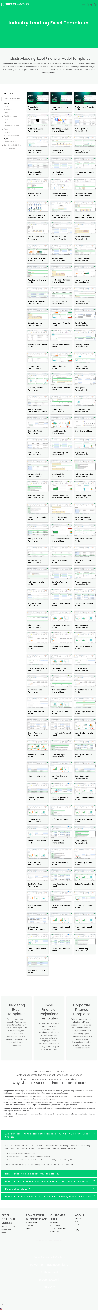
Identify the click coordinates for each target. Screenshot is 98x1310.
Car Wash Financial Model (59, 583)
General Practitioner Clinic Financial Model (60, 497)
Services (7, 132)
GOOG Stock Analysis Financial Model (60, 130)
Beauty (6, 106)
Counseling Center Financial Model (59, 518)
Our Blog (78, 1224)
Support (4, 1232)
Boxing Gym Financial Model (84, 756)
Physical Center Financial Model (34, 605)
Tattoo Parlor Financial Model (84, 540)
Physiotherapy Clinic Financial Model (83, 453)
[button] (49, 1309)
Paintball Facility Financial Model (35, 367)
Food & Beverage (10, 116)
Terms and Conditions (58, 1228)
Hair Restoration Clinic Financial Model (84, 475)
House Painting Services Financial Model (59, 260)
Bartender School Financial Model (35, 432)
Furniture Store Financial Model (81, 669)
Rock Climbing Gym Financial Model (60, 432)
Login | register (55, 1225)
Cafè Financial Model (60, 819)
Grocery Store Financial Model (61, 648)
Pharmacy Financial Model (60, 108)
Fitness (6, 113)
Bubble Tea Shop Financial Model (35, 885)
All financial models (8, 1226)
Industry (7, 103)
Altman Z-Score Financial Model (34, 195)
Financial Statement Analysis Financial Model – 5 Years (36, 217)
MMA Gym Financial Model (36, 756)
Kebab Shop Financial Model (61, 928)
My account (54, 1222)
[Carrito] (95, 4)
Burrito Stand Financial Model (84, 799)
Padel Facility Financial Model (61, 324)
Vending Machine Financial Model (82, 151)
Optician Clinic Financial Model (58, 475)
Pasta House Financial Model (61, 907)
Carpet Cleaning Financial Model (35, 324)
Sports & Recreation (11, 135)
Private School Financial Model (34, 108)
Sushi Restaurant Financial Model (82, 777)
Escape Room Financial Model (61, 346)
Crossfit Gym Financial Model (84, 712)
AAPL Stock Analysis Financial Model (36, 130)
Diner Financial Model (37, 776)
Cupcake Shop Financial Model (58, 842)
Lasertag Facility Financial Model (82, 346)
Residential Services (11, 126)
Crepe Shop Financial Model (37, 842)
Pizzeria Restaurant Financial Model (36, 799)
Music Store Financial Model (83, 691)
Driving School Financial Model (81, 389)
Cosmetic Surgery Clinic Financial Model (84, 518)
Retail (6, 129)
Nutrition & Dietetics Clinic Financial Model (37, 497)
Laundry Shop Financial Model (84, 173)
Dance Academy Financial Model (35, 734)
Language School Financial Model (82, 410)
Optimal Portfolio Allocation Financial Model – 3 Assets (60, 196)
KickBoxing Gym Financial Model (58, 756)
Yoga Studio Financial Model (84, 734)
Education (7, 109)
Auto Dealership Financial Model (81, 626)
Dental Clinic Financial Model (37, 518)
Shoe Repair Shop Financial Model (35, 173)
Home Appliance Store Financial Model (37, 669)
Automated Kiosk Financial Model (35, 151)
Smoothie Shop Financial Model (34, 863)
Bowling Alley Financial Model (37, 346)
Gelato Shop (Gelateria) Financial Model (36, 929)
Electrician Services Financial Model (59, 302)
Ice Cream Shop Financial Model (81, 950)
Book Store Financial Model (83, 648)
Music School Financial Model (61, 389)
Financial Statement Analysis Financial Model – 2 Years (83, 196)
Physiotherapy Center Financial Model (84, 583)
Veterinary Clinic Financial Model (35, 453)
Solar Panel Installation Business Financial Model (37, 260)
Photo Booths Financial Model (84, 108)
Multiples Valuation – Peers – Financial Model (84, 216)
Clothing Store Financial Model (34, 626)
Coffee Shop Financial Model (61, 950)
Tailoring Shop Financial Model (58, 173)
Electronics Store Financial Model (35, 691)
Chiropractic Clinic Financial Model (35, 540)
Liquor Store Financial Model (60, 712)
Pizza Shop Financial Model (83, 928)
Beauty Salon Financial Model (61, 561)
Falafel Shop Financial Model (84, 863)
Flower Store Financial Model (84, 605)
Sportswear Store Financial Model (59, 669)
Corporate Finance (11, 142)
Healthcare (8, 119)
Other (6, 122)
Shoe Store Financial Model (36, 648)
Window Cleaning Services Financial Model (59, 239)
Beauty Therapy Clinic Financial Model (61, 540)
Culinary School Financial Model (58, 410)
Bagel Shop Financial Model (60, 885)
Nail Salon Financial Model (83, 561)
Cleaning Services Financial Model (82, 302)
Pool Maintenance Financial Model (82, 238)
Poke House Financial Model (36, 907)
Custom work (6, 1229)
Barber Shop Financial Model (61, 605)
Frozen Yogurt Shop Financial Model (60, 799)
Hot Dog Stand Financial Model (81, 842)
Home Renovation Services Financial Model (82, 282)
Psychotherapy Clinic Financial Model (60, 453)
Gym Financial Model (83, 431)
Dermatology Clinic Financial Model (83, 497)
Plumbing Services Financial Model (82, 259)
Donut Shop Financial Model (37, 950)
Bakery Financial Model (84, 884)
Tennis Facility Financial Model (81, 324)
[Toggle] (94, 1133)
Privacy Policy (55, 1231)
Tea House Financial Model (83, 820)
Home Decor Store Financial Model (59, 691)
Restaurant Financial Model (36, 971)
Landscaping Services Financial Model (61, 281)
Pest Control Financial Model (37, 281)
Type (6, 139)
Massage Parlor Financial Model (34, 561)
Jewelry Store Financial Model (61, 626)
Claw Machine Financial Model (58, 151)
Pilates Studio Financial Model (61, 734)
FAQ (76, 1222)
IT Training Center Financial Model (35, 389)
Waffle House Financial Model (61, 863)
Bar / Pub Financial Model (59, 777)
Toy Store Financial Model (36, 712)
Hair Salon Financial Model (36, 583)
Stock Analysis (9, 148)
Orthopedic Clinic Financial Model (35, 475)
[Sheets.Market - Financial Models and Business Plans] (15, 4)
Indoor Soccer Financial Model (81, 367)
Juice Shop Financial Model (83, 906)
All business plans (32, 1222)
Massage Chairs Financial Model (81, 130)
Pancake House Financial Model (34, 820)
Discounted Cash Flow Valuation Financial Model (61, 217)
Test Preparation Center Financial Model (37, 410)
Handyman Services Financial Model (36, 302)
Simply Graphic (57, 1240)
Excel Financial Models (12, 145)
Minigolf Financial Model (59, 367)
